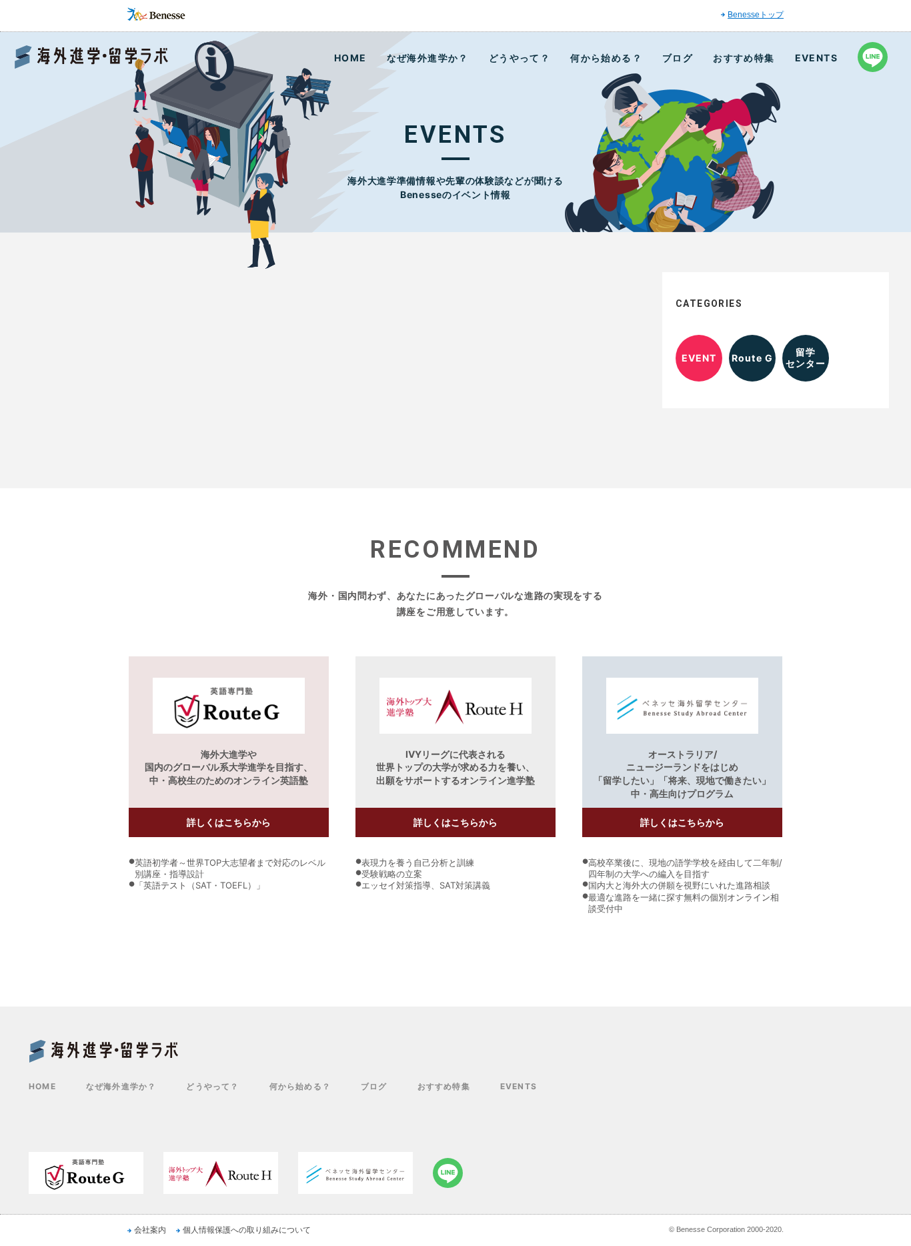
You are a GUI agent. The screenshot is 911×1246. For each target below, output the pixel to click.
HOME (350, 57)
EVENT (699, 358)
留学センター (806, 357)
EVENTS (816, 57)
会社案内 (150, 1230)
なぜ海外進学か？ (428, 57)
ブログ (677, 57)
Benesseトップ (756, 14)
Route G (752, 358)
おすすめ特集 (743, 57)
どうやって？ (519, 57)
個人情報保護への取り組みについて (247, 1230)
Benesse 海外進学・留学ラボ (91, 57)
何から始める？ (606, 57)
